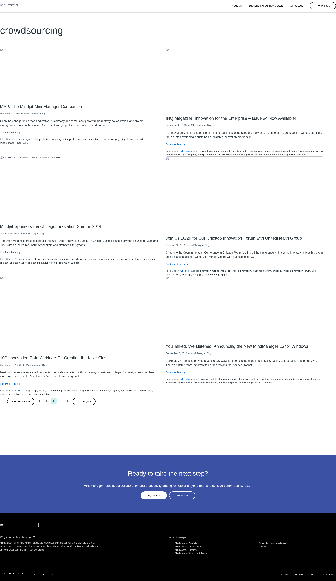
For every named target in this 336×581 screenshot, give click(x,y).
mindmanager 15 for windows (255, 382)
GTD (25, 142)
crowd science (230, 154)
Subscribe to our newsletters (272, 543)
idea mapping (225, 378)
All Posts (19, 139)
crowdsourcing (109, 139)
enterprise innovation (87, 139)
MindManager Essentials (187, 543)
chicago (4, 262)
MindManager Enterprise (187, 550)
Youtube (285, 575)
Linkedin (299, 575)
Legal (54, 575)
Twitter (313, 575)
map (19, 142)
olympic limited (42, 139)
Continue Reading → (11, 132)
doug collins (288, 154)
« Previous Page (21, 401)
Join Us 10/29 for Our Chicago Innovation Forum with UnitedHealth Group (234, 238)
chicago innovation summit (42, 262)
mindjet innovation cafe (13, 394)
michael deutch (208, 378)
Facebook (328, 575)
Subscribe (182, 495)
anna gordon (246, 154)
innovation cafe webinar (139, 390)
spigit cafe (39, 390)
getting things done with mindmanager (242, 150)
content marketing (210, 150)
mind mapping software (247, 378)
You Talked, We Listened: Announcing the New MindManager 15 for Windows (237, 346)
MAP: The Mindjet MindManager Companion (41, 106)
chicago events (18, 262)
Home (36, 575)
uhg (314, 270)
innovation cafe (100, 390)
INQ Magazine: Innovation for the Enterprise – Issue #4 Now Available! (231, 118)
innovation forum (262, 270)
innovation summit (69, 262)
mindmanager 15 (228, 382)
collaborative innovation (268, 154)
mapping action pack (63, 139)
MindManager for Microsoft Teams (191, 553)
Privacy (45, 575)
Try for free (154, 495)
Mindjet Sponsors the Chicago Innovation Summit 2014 (50, 226)
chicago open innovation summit (52, 259)
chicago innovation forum (296, 270)
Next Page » (84, 401)
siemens (301, 154)
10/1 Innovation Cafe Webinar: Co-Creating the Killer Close (54, 357)
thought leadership (299, 150)
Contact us (264, 546)
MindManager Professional (188, 546)
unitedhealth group (176, 274)
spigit (267, 150)
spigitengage (189, 154)
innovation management (102, 259)
